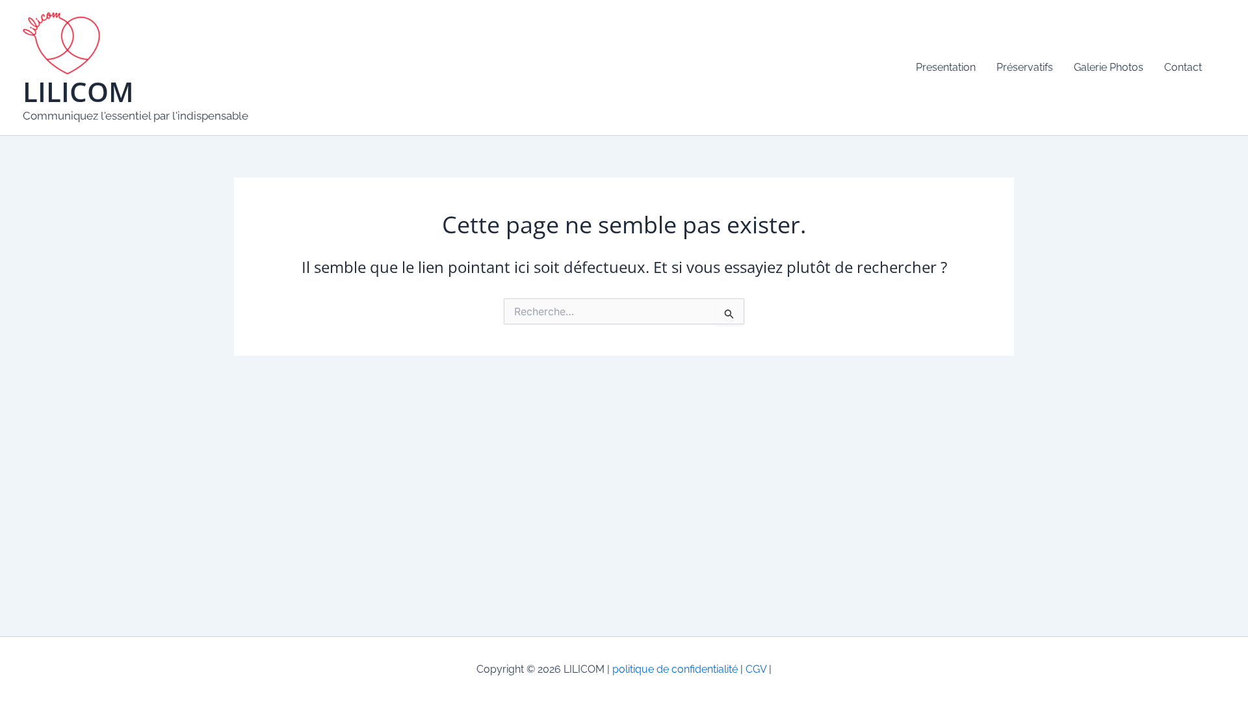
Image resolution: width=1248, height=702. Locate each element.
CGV (754, 669)
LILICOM (78, 91)
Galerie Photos (1108, 67)
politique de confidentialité (675, 669)
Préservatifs (1024, 67)
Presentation (946, 67)
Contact (1183, 67)
